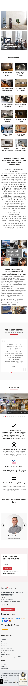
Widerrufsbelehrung (6, 648)
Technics (9, 190)
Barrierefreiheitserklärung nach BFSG (11, 657)
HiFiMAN (14, 188)
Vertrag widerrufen (8, 609)
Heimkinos (16, 199)
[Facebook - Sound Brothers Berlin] (2, 605)
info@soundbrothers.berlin (12, 601)
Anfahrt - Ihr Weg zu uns (7, 654)
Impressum (4, 645)
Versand (3, 639)
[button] (9, 372)
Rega (3, 190)
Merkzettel (4, 666)
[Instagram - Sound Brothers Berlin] (5, 605)
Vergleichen (4, 668)
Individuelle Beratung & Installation (14, 196)
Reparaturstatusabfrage (7, 650)
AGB (2, 641)
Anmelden (4, 664)
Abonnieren (7, 568)
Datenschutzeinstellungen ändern (11, 673)
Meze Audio (22, 188)
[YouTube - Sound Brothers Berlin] (7, 605)
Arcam (8, 188)
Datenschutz (4, 643)
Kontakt (3, 652)
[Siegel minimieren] (25, 674)
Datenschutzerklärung (8, 573)
